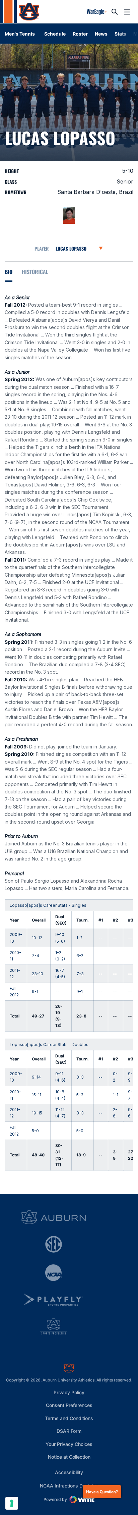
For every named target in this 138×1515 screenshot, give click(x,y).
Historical (35, 272)
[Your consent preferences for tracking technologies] (11, 1503)
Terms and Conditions (69, 1418)
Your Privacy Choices (69, 1444)
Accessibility (69, 1472)
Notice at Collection (69, 1457)
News (101, 34)
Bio (8, 272)
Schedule (55, 34)
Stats (120, 34)
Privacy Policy (69, 1392)
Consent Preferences (69, 1405)
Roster (80, 34)
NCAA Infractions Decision (69, 1485)
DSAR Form (69, 1431)
